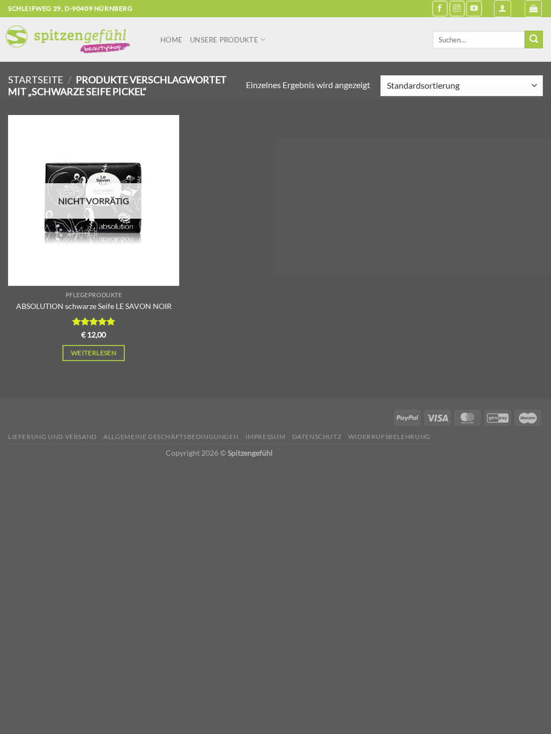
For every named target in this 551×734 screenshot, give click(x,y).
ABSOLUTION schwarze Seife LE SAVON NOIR (94, 306)
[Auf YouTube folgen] (474, 8)
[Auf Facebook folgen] (440, 8)
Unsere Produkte (224, 39)
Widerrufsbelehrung (389, 437)
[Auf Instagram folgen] (457, 8)
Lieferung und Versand (52, 437)
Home (171, 39)
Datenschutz (317, 437)
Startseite (35, 79)
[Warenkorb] (533, 8)
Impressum (265, 437)
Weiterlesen (93, 352)
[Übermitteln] (534, 40)
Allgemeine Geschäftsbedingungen (170, 437)
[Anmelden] (502, 8)
